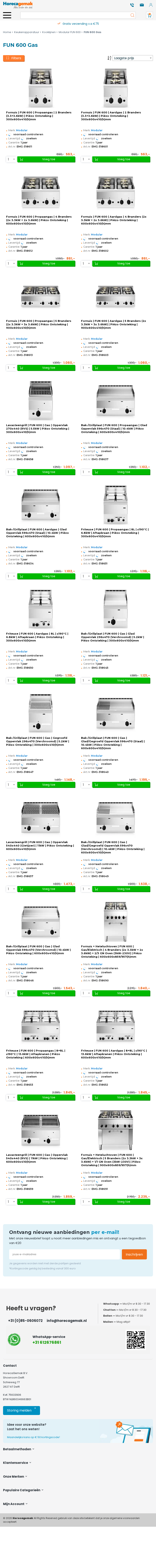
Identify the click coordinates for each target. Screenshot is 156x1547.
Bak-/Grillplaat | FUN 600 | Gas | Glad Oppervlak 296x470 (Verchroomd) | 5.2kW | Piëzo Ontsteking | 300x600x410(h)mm (112, 637)
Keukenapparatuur (26, 32)
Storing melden (21, 1409)
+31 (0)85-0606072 (25, 1320)
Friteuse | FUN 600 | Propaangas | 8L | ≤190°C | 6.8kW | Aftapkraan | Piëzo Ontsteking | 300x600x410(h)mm (115, 533)
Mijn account (14, 1504)
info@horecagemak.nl (67, 1320)
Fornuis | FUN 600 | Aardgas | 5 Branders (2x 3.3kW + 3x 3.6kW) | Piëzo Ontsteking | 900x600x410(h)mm (113, 324)
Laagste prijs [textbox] (124, 58)
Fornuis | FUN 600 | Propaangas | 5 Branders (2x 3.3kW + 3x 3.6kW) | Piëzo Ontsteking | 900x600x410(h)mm (38, 324)
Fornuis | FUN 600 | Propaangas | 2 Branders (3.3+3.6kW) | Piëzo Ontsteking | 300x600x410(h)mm (39, 116)
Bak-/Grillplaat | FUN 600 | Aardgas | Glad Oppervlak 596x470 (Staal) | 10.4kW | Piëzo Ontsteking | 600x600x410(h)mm (37, 533)
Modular (22, 130)
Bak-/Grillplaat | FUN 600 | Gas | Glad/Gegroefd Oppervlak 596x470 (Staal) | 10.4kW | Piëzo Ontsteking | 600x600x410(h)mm (113, 743)
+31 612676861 (46, 1342)
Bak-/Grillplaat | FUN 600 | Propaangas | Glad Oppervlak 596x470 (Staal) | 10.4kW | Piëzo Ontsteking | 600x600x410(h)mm (114, 429)
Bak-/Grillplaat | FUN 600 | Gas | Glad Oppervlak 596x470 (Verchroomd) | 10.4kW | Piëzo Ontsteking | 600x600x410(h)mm (38, 950)
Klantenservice (16, 1463)
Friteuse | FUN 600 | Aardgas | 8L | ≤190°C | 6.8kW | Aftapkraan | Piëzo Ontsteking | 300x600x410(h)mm (37, 637)
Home (7, 32)
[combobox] (132, 58)
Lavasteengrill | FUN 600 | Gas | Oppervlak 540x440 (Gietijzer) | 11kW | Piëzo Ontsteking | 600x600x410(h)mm (40, 846)
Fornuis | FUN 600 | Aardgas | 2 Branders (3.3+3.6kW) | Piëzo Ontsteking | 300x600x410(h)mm (111, 116)
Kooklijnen (49, 32)
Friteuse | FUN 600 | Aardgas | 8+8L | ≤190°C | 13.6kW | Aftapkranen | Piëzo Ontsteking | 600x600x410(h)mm (114, 1054)
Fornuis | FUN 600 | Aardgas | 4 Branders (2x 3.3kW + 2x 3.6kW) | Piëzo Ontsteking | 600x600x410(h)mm (113, 220)
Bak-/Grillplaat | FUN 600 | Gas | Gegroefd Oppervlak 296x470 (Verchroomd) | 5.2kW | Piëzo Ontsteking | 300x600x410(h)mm (37, 741)
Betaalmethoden (17, 1449)
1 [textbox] (8, 159)
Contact (10, 1365)
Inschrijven (134, 1254)
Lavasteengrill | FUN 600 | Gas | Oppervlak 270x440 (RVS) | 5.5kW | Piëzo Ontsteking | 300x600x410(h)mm (37, 429)
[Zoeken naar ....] (131, 15)
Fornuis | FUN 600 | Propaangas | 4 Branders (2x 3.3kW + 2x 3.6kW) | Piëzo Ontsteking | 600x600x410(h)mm (39, 220)
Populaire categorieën (22, 1490)
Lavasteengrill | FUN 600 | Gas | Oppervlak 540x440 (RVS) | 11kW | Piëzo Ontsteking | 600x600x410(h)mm (37, 1158)
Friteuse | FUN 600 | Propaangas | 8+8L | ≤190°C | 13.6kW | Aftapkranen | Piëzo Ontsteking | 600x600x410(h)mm (35, 1054)
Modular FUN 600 (70, 32)
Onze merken (14, 1476)
